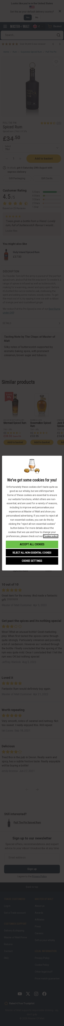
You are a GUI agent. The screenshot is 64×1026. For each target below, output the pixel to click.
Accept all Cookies (32, 544)
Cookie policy (51, 536)
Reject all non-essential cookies (32, 552)
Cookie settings (32, 560)
